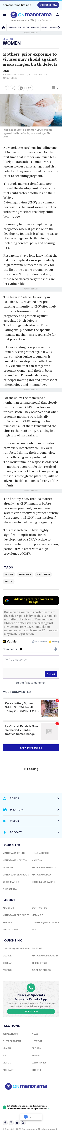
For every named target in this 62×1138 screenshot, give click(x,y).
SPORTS (36, 1048)
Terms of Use (10, 929)
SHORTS (36, 1070)
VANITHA (37, 860)
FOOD (6, 1055)
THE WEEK (8, 867)
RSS (34, 929)
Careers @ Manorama (45, 922)
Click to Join (31, 1011)
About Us (8, 908)
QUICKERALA (10, 889)
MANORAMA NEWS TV (44, 867)
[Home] (3, 27)
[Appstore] (38, 1097)
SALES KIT (37, 948)
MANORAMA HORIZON (15, 860)
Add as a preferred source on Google (33, 600)
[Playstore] (14, 1097)
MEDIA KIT (37, 915)
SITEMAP (7, 963)
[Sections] (4, 14)
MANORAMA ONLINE (14, 853)
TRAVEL (36, 1055)
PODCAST (8, 1070)
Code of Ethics (41, 970)
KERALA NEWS (14, 27)
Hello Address (40, 853)
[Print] (21, 88)
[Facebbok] (5, 1122)
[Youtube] (17, 1122)
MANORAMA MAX (41, 874)
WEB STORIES (39, 1062)
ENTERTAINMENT (31, 27)
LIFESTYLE (37, 1041)
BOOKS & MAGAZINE (43, 882)
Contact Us (39, 908)
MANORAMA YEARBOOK (16, 874)
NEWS (44, 27)
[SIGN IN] (57, 14)
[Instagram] (11, 1122)
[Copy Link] (29, 88)
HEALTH (7, 1048)
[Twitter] (23, 1122)
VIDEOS (7, 1062)
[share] (13, 88)
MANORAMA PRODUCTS (16, 915)
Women (12, 43)
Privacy (7, 922)
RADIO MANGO (11, 882)
